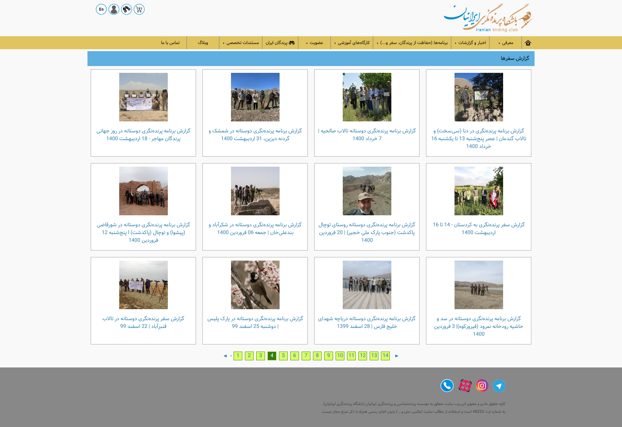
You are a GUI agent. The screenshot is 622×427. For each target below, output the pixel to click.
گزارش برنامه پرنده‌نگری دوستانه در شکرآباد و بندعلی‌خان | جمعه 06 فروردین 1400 (255, 228)
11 (351, 356)
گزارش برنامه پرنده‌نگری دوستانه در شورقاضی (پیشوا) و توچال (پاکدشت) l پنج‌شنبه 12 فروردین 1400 (143, 232)
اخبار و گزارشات (470, 43)
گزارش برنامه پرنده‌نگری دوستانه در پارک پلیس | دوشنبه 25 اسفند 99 (255, 322)
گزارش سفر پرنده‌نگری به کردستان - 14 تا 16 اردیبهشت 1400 (479, 228)
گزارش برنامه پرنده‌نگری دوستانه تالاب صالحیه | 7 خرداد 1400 (367, 135)
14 (385, 356)
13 (374, 356)
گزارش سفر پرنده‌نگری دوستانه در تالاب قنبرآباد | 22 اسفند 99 (143, 322)
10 (340, 356)
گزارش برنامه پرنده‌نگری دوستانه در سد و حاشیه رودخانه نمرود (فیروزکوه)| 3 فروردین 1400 (478, 326)
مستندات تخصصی (241, 43)
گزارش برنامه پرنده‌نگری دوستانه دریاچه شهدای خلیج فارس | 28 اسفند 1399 (367, 322)
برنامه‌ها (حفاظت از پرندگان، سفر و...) (412, 43)
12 (363, 356)
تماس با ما (170, 43)
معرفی (505, 43)
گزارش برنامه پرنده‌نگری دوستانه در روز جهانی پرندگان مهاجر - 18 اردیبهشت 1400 (143, 135)
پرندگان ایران (276, 43)
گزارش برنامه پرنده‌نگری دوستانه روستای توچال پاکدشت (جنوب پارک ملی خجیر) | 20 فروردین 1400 (366, 232)
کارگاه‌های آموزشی (352, 43)
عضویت (314, 43)
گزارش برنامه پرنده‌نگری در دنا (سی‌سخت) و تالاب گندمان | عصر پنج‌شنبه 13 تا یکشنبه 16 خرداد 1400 (478, 139)
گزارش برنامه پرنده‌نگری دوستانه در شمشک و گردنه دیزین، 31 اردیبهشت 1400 (255, 135)
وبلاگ (203, 43)
